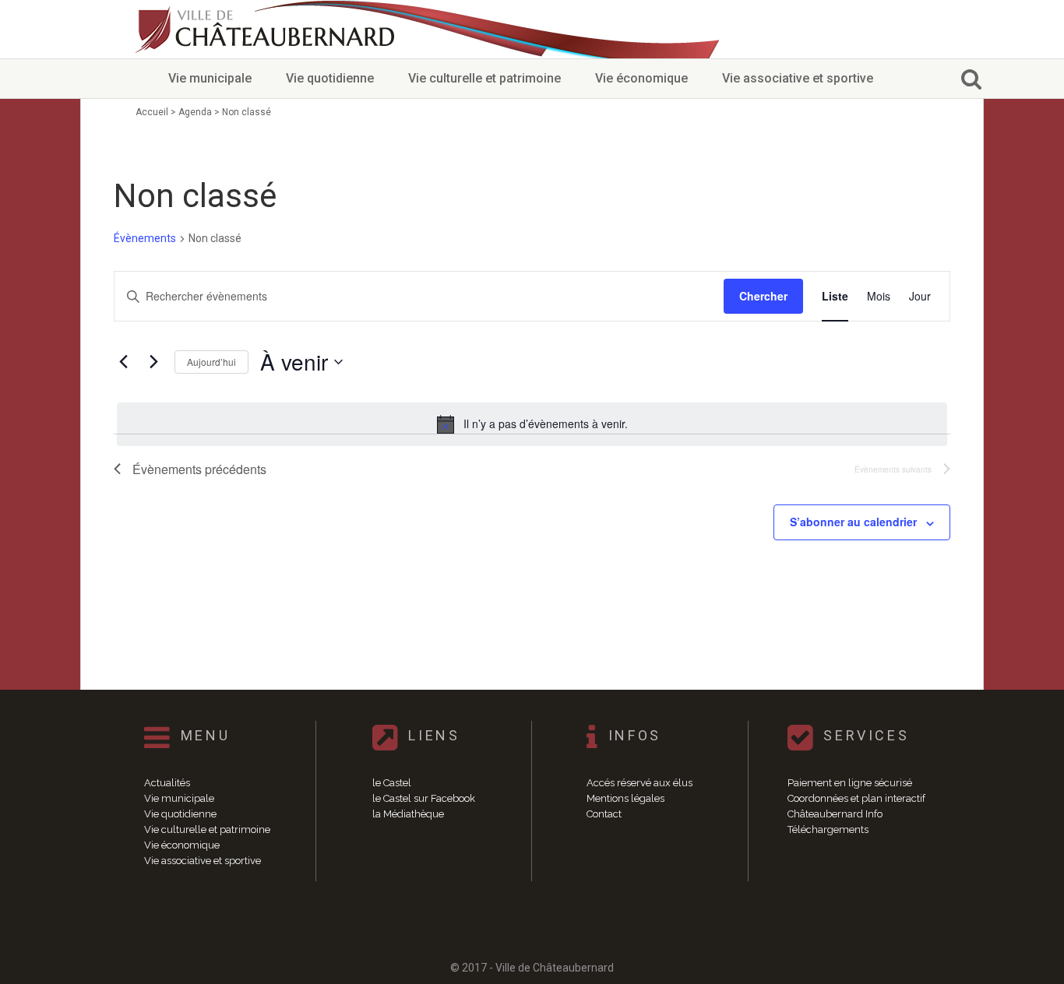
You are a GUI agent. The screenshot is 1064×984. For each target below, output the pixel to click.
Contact (604, 814)
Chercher (763, 296)
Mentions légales (625, 798)
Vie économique (641, 78)
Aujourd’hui (211, 361)
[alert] (532, 424)
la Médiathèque (408, 814)
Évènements (145, 238)
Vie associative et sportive (797, 78)
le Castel (391, 783)
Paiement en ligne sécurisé (849, 783)
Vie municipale (210, 78)
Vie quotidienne (330, 78)
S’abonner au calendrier (853, 521)
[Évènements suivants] (153, 362)
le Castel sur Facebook (423, 798)
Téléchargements (827, 829)
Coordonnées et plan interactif (856, 798)
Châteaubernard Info (835, 814)
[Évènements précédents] (123, 362)
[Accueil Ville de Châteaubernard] (267, 29)
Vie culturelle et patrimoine (484, 78)
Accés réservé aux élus (639, 783)
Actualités (167, 783)
